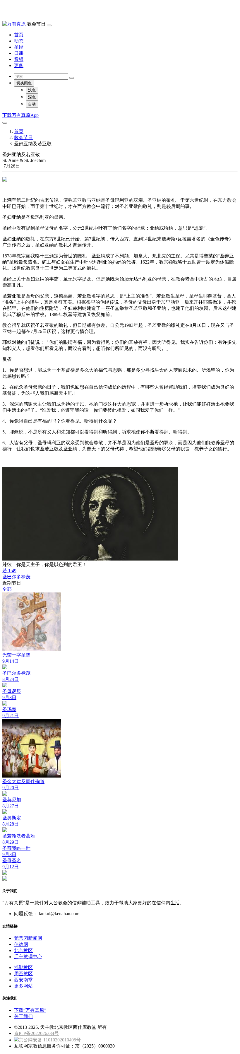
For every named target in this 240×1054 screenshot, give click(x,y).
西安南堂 (23, 979)
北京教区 (23, 950)
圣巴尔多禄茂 (16, 576)
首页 (18, 34)
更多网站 (23, 985)
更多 (18, 65)
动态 (18, 40)
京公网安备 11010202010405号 (50, 1039)
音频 (18, 59)
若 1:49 (9, 570)
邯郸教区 (23, 967)
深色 (32, 97)
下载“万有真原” (30, 1010)
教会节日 (23, 137)
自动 (32, 104)
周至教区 (23, 973)
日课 (18, 53)
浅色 (32, 90)
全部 (7, 589)
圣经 (18, 47)
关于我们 (23, 1016)
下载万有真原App (20, 115)
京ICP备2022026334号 (36, 1033)
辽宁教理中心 (28, 956)
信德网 (21, 944)
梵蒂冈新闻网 (28, 938)
